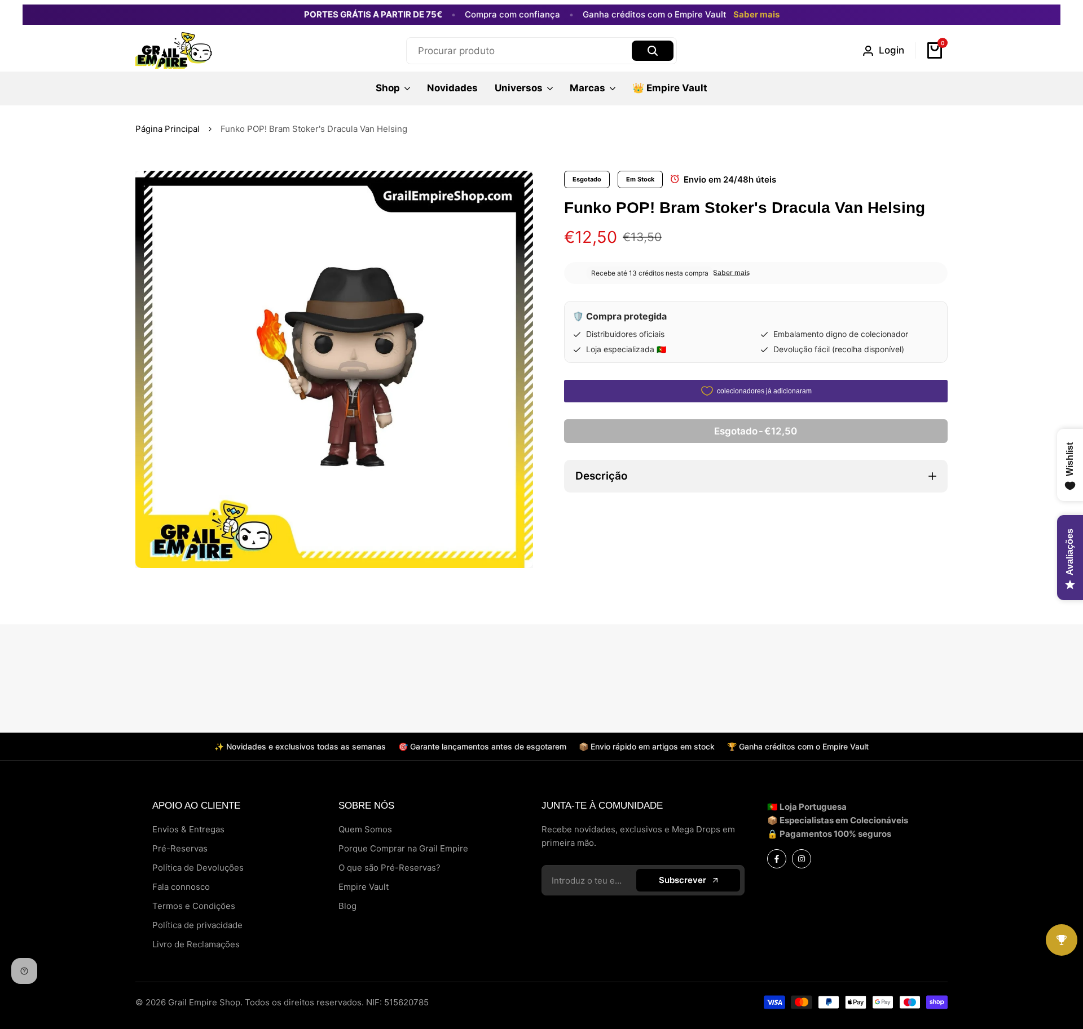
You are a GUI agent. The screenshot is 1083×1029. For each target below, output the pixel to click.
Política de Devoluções (198, 867)
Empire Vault (363, 886)
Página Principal (167, 128)
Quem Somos (365, 829)
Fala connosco (181, 886)
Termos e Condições (193, 906)
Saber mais (756, 15)
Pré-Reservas (180, 848)
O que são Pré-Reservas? (389, 867)
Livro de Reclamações (196, 944)
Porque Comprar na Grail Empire (403, 848)
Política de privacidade (197, 925)
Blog (347, 906)
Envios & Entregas (188, 829)
